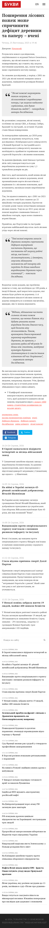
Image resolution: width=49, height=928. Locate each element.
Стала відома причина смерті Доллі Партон (24, 562)
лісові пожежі (36, 424)
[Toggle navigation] (44, 4)
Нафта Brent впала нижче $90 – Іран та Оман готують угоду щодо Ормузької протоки (23, 871)
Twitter (27, 432)
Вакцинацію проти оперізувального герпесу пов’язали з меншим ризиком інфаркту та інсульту (24, 529)
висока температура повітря (16, 417)
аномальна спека (10, 414)
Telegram (12, 437)
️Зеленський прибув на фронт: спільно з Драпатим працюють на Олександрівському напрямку (24, 716)
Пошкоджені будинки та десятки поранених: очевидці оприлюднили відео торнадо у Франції (23, 731)
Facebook (11, 432)
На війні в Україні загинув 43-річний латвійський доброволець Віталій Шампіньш (22, 490)
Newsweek (17, 48)
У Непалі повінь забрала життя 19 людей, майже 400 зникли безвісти (23, 604)
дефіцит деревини (10, 420)
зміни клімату (22, 424)
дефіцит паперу (28, 420)
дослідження (8, 424)
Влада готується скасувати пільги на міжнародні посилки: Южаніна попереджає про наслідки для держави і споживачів (24, 898)
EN (37, 4)
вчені (34, 417)
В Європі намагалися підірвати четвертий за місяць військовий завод (22, 452)
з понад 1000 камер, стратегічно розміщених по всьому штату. (26, 405)
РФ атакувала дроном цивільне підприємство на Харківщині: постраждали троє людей (24, 819)
